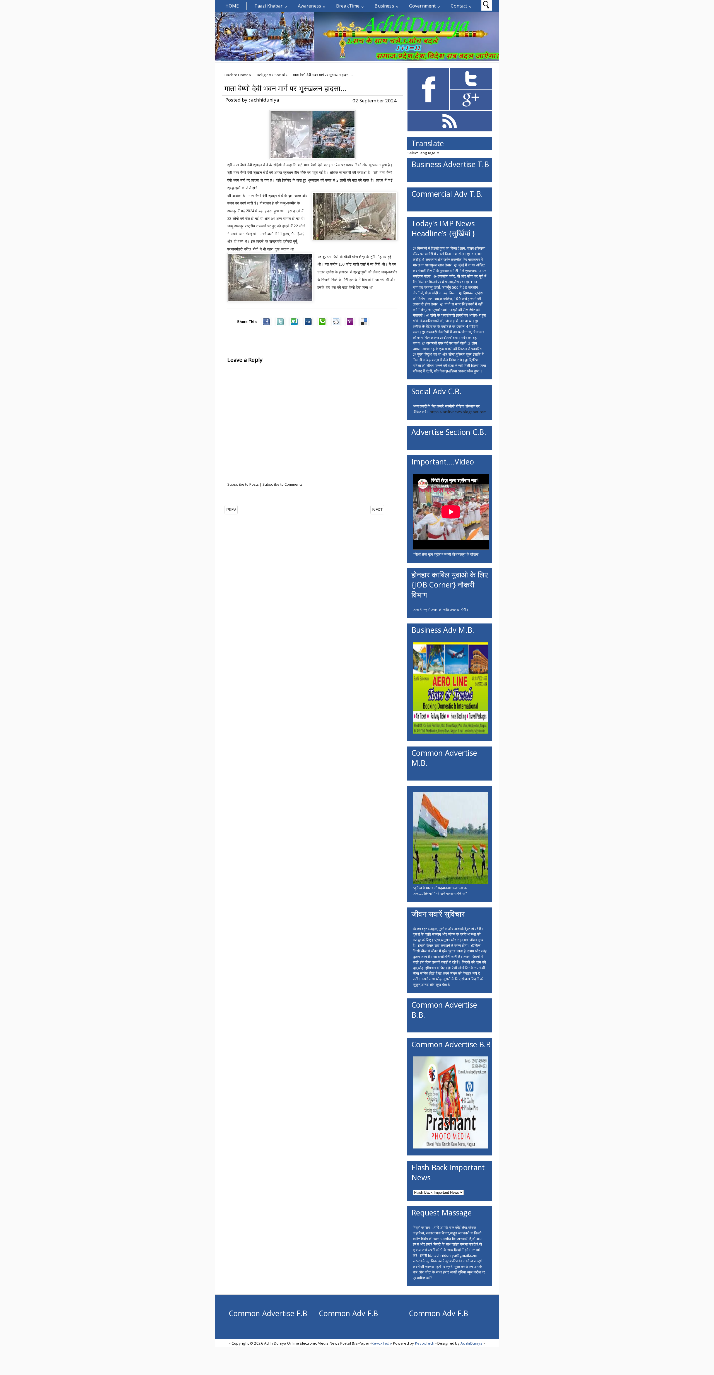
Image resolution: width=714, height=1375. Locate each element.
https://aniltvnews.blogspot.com (458, 411)
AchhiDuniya (471, 1343)
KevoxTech (381, 1343)
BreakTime (348, 6)
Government (422, 6)
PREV (231, 510)
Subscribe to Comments (282, 484)
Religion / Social (271, 74)
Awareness (309, 6)
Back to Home (237, 74)
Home (232, 6)
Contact (459, 6)
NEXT (377, 510)
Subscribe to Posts (243, 484)
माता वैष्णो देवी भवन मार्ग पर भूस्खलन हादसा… (285, 88)
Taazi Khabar (268, 6)
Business (384, 6)
